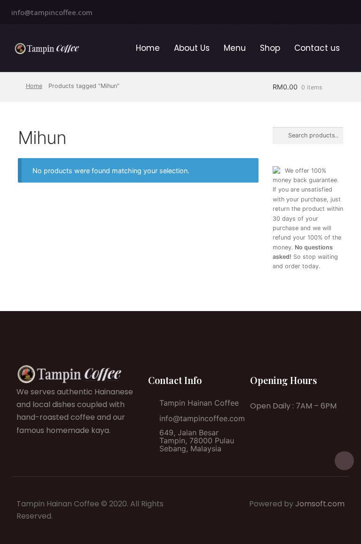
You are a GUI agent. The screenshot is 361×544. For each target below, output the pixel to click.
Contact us (317, 48)
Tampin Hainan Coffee (199, 403)
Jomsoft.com (320, 503)
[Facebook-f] (351, 12)
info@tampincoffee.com (52, 12)
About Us (192, 48)
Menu (235, 48)
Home (148, 48)
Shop (270, 48)
